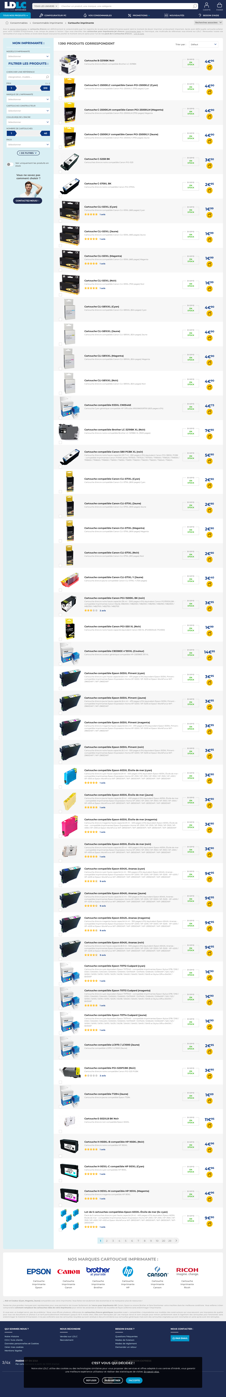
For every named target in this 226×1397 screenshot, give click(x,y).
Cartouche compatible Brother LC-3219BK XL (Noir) (114, 429)
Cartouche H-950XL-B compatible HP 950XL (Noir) (114, 1141)
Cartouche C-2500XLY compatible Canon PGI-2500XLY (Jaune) (121, 134)
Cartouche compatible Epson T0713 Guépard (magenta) (117, 990)
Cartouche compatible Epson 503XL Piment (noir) (114, 747)
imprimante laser (133, 31)
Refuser (91, 1380)
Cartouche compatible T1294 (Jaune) (106, 1094)
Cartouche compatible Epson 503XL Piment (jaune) (115, 697)
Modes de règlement (126, 1343)
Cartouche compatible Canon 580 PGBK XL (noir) (113, 451)
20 (163, 1240)
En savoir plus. (151, 1371)
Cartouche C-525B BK (97, 158)
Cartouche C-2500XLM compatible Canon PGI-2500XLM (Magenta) (123, 109)
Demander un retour (126, 1347)
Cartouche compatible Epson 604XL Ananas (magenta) (117, 917)
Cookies (35, 1343)
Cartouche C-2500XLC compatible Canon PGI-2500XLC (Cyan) (121, 85)
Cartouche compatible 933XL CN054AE (107, 405)
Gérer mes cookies (14, 1347)
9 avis (102, 881)
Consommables (19, 23)
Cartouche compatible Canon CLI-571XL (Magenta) (114, 528)
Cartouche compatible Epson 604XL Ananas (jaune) (115, 893)
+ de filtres (26, 153)
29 (169, 1240)
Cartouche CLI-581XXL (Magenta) (104, 355)
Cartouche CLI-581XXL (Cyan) (101, 306)
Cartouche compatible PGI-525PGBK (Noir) (109, 1068)
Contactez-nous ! (28, 200)
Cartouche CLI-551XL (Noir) (100, 280)
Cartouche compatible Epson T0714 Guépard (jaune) (115, 1015)
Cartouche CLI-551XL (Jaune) (101, 231)
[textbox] (26, 56)
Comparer (66, 73)
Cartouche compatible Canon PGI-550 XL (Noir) (112, 626)
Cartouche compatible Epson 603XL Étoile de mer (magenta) (120, 819)
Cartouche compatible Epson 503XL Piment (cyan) (114, 673)
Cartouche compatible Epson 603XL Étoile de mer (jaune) (118, 794)
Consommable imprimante (48, 23)
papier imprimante (18, 29)
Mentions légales (13, 1350)
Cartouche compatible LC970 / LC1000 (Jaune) (111, 1044)
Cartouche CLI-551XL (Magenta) (103, 256)
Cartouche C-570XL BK (97, 183)
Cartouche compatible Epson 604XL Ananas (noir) (114, 942)
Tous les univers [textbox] (44, 6)
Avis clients (17, 1340)
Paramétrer (112, 1380)
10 (157, 1240)
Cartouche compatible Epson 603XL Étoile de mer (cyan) (118, 770)
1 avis (102, 214)
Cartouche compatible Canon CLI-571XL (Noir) (111, 552)
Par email (181, 1338)
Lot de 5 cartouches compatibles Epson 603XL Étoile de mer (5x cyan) (126, 1211)
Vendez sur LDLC (68, 1336)
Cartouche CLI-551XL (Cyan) (100, 206)
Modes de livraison (124, 1340)
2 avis (102, 610)
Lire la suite (139, 34)
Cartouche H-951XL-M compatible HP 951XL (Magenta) (116, 1191)
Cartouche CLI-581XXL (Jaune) (102, 331)
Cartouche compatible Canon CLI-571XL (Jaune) (112, 503)
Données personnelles (16, 1343)
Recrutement (66, 1340)
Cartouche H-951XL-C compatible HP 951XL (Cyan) (114, 1166)
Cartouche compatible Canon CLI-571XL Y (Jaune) (113, 577)
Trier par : (181, 44)
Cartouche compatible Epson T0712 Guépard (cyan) (114, 965)
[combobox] (45, 6)
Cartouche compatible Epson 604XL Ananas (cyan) (114, 868)
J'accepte (134, 1380)
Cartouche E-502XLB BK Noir (101, 1118)
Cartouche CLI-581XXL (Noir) (101, 380)
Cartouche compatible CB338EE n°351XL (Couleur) (114, 651)
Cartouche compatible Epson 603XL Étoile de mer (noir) (117, 844)
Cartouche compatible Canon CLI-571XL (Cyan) (112, 478)
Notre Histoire (12, 1336)
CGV (7, 1340)
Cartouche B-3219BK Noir (99, 60)
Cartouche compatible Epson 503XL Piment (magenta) (117, 722)
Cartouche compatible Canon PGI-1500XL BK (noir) (114, 598)
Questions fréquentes (126, 1336)
